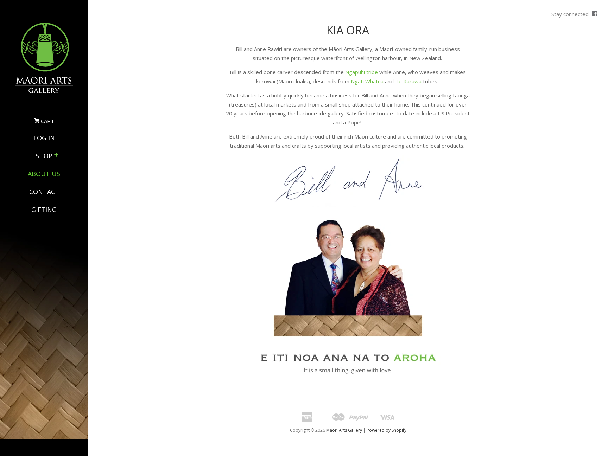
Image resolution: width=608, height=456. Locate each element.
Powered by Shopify (386, 430)
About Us (44, 173)
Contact (44, 191)
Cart (46, 120)
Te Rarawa (408, 81)
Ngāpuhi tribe (361, 72)
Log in (44, 138)
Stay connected (570, 14)
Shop (44, 156)
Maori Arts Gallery (344, 430)
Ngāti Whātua (367, 81)
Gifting (44, 209)
